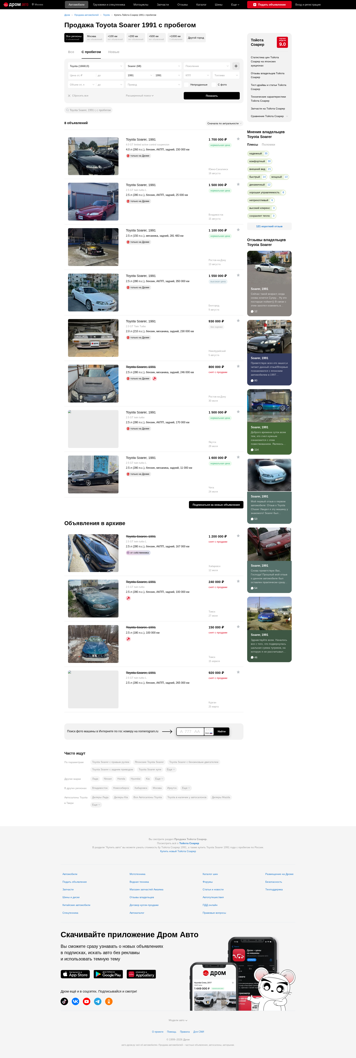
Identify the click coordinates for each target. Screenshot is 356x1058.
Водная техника (139, 881)
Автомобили (76, 4)
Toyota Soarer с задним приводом (112, 769)
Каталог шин (210, 874)
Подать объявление (74, 881)
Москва (39, 4)
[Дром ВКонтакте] (75, 1001)
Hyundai (135, 778)
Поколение (192, 66)
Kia (148, 778)
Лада (95, 778)
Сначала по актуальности (223, 123)
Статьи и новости (213, 889)
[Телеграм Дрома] (97, 1001)
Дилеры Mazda (221, 797)
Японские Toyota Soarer (149, 761)
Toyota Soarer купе (150, 769)
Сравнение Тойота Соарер (267, 116)
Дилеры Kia (121, 797)
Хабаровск (140, 787)
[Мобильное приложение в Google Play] (108, 974)
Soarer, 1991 (259, 288)
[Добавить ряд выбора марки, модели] (236, 66)
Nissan (108, 778)
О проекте (157, 1031)
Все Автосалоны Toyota (148, 797)
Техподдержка (274, 889)
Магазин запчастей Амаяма (146, 889)
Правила (185, 1031)
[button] (171, 769)
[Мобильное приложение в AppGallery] (141, 974)
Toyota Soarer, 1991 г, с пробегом (90, 110)
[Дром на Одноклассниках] (109, 1001)
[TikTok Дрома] (64, 1001)
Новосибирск (121, 787)
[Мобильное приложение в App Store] (75, 974)
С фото (222, 84)
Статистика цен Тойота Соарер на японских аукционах (265, 61)
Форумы (208, 881)
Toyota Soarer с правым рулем (110, 761)
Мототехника (137, 874)
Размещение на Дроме (279, 874)
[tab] (71, 54)
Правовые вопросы (214, 912)
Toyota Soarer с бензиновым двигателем (193, 761)
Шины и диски (71, 897)
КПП (188, 75)
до (99, 84)
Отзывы (182, 4)
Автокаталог (137, 912)
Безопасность (273, 881)
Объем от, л (77, 84)
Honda (121, 778)
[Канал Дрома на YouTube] (86, 1001)
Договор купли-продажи (144, 904)
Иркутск (172, 787)
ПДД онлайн (210, 904)
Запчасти (163, 4)
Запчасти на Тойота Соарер (268, 108)
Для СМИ (198, 1031)
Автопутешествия (213, 897)
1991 (131, 75)
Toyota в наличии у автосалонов (186, 797)
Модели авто (176, 1020)
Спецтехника (70, 912)
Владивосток (100, 787)
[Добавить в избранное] (238, 138)
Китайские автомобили (76, 904)
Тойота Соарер (257, 42)
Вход (308, 4)
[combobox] (96, 66)
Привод (132, 84)
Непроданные (198, 84)
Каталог (201, 4)
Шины (218, 4)
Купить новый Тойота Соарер (178, 851)
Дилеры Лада (100, 797)
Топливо (220, 75)
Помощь (171, 1031)
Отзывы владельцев (142, 897)
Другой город (196, 37)
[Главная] (16, 4)
